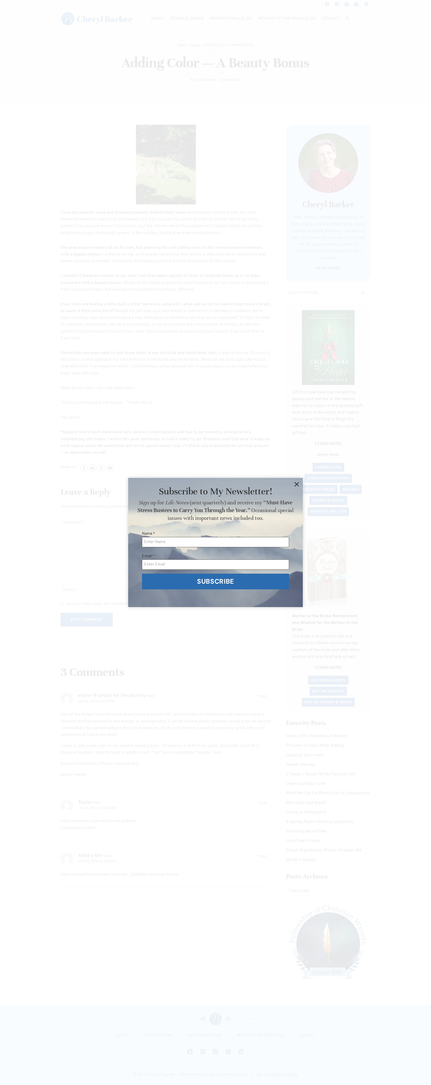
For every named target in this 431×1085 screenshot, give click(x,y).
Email (148, 556)
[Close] (297, 484)
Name (148, 533)
